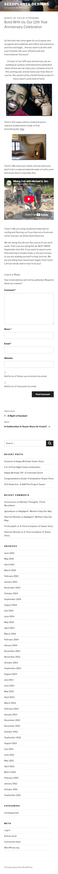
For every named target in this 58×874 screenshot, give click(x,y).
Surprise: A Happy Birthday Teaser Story (24, 461)
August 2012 (10, 743)
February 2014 (11, 639)
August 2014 (10, 605)
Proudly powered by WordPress (18, 867)
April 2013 (9, 697)
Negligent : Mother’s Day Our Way (35, 511)
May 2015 (9, 559)
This (22, 129)
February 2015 (11, 576)
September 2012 (12, 737)
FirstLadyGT (10, 526)
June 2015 (9, 553)
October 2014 (11, 593)
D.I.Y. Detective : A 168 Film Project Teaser (24, 484)
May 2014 (9, 622)
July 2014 (9, 610)
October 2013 (11, 662)
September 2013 (12, 668)
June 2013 (9, 685)
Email (7, 343)
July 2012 (8, 749)
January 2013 (10, 714)
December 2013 (12, 651)
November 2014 (12, 587)
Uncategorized (11, 813)
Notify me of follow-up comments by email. (25, 376)
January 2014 (10, 645)
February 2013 (11, 709)
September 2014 (12, 599)
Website (8, 358)
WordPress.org (11, 847)
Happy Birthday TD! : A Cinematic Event (23, 473)
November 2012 (12, 726)
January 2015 (10, 582)
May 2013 (9, 691)
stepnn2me (32, 18)
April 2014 (9, 628)
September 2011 (12, 795)
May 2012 (9, 760)
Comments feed (12, 842)
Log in (7, 830)
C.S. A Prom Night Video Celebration (22, 467)
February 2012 (11, 778)
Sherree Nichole (12, 517)
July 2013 (9, 680)
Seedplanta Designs (26, 4)
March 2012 (10, 772)
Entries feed (10, 836)
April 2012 (9, 766)
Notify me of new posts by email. (20, 386)
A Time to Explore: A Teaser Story (36, 526)
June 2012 (9, 755)
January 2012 (10, 783)
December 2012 (12, 720)
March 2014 (10, 634)
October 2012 (11, 731)
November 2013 (12, 657)
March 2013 (10, 703)
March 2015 (10, 570)
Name (8, 329)
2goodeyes (9, 511)
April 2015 (9, 564)
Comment (10, 290)
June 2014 (9, 616)
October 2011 (10, 789)
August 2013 (10, 674)
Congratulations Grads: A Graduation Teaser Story (29, 478)
